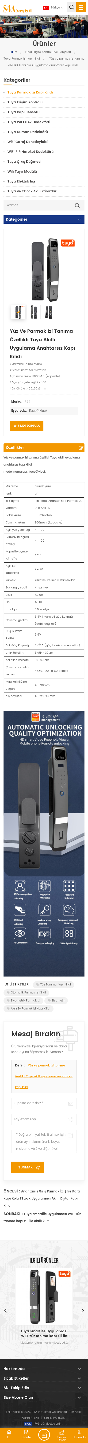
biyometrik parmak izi (25, 1000)
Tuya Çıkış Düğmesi (24, 161)
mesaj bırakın (44, 1435)
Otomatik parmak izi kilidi (28, 992)
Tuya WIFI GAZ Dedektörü (29, 122)
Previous (5, 1310)
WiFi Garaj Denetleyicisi (28, 142)
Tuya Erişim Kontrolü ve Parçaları (48, 52)
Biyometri (58, 1000)
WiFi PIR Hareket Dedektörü (31, 151)
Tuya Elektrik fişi (21, 181)
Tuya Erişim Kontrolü (25, 102)
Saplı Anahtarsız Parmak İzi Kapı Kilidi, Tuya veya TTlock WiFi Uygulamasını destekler (44, 1333)
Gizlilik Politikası (54, 1418)
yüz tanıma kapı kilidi (55, 984)
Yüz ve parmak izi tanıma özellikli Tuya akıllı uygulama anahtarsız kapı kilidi (44, 1076)
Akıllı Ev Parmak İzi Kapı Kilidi (30, 1008)
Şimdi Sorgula (29, 426)
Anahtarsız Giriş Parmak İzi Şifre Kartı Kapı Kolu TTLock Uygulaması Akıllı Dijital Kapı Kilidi (42, 1198)
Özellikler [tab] (15, 448)
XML (36, 1418)
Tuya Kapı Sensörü (23, 112)
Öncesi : (12, 1191)
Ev (15, 52)
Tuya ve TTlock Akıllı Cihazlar (32, 191)
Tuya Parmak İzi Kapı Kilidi (22, 59)
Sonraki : (13, 1214)
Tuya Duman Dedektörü (28, 132)
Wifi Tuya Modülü (22, 171)
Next (83, 1310)
